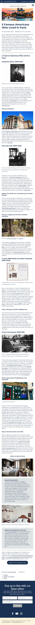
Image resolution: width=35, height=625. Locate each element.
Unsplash (20, 238)
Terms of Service (17, 622)
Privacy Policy (6, 622)
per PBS (9, 142)
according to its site (15, 422)
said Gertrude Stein (16, 177)
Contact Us (24, 1)
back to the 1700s (12, 131)
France (6, 575)
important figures (18, 252)
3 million (12, 242)
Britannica (27, 190)
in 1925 (28, 92)
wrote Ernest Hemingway (14, 365)
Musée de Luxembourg (9, 208)
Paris (3, 304)
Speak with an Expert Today (17, 562)
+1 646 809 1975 (7, 1)
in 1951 (4, 412)
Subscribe (31, 1)
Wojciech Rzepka (11, 238)
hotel (22, 482)
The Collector (25, 374)
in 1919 (17, 417)
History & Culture (9, 576)
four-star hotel (12, 532)
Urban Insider (22, 185)
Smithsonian (6, 105)
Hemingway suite (24, 441)
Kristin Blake (12, 572)
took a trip (19, 293)
